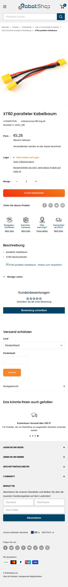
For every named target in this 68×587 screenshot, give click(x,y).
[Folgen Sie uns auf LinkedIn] (41, 548)
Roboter (15, 27)
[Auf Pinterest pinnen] (50, 205)
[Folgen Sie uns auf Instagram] (17, 548)
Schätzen (12, 372)
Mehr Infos (9, 231)
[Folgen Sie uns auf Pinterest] (23, 548)
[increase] (36, 181)
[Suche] (61, 16)
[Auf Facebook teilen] (44, 205)
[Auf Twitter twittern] (56, 205)
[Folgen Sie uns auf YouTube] (29, 548)
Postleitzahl (9, 353)
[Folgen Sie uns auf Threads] (47, 548)
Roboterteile (26, 27)
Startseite (5, 27)
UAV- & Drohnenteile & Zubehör (47, 27)
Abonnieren (34, 518)
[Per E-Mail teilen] (62, 205)
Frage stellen (42, 231)
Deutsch (47, 532)
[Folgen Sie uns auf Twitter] (11, 548)
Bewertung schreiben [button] (34, 310)
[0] (62, 7)
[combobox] (30, 16)
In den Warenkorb (34, 193)
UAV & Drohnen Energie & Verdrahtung (16, 30)
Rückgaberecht (10, 386)
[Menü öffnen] (4, 6)
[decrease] (16, 181)
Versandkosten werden (24, 146)
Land (5, 338)
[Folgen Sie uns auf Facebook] (5, 548)
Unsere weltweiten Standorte (15, 532)
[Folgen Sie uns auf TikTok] (35, 548)
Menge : (7, 181)
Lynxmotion (10, 121)
